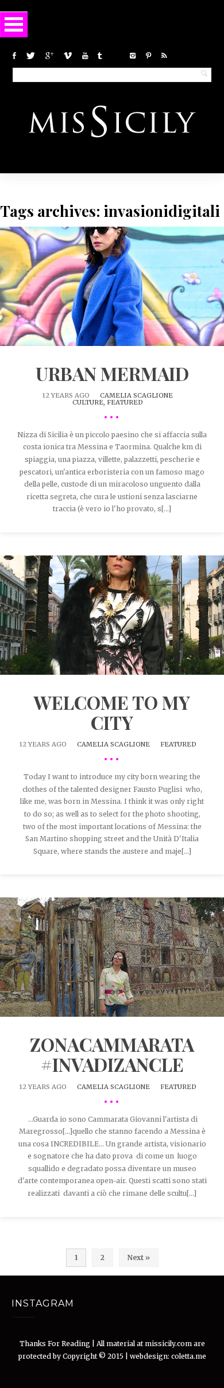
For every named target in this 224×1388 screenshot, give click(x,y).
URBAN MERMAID (112, 373)
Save (135, 299)
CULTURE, (89, 402)
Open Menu (14, 24)
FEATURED (125, 402)
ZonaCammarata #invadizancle (112, 1054)
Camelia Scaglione (136, 395)
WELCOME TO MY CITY (112, 712)
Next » (139, 1257)
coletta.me (188, 1356)
